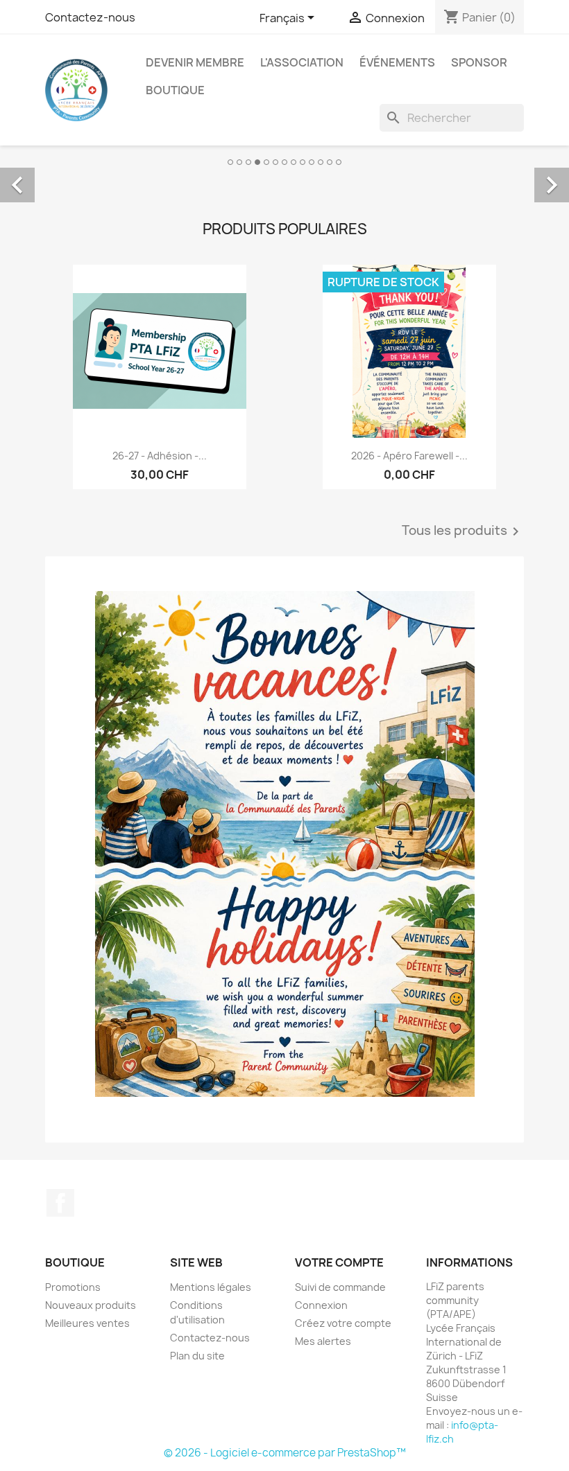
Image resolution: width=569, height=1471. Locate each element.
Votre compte (339, 1262)
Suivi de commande (340, 1287)
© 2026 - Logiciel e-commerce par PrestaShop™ (285, 1452)
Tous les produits (463, 531)
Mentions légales (210, 1287)
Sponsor (479, 62)
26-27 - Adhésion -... (159, 455)
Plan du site (197, 1355)
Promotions (73, 1287)
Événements (397, 62)
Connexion (321, 1305)
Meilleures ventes (87, 1323)
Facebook (60, 1203)
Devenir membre (195, 62)
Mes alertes (323, 1341)
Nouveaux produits (90, 1305)
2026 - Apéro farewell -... (409, 455)
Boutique (175, 90)
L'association (301, 62)
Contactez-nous (90, 17)
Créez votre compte (343, 1323)
